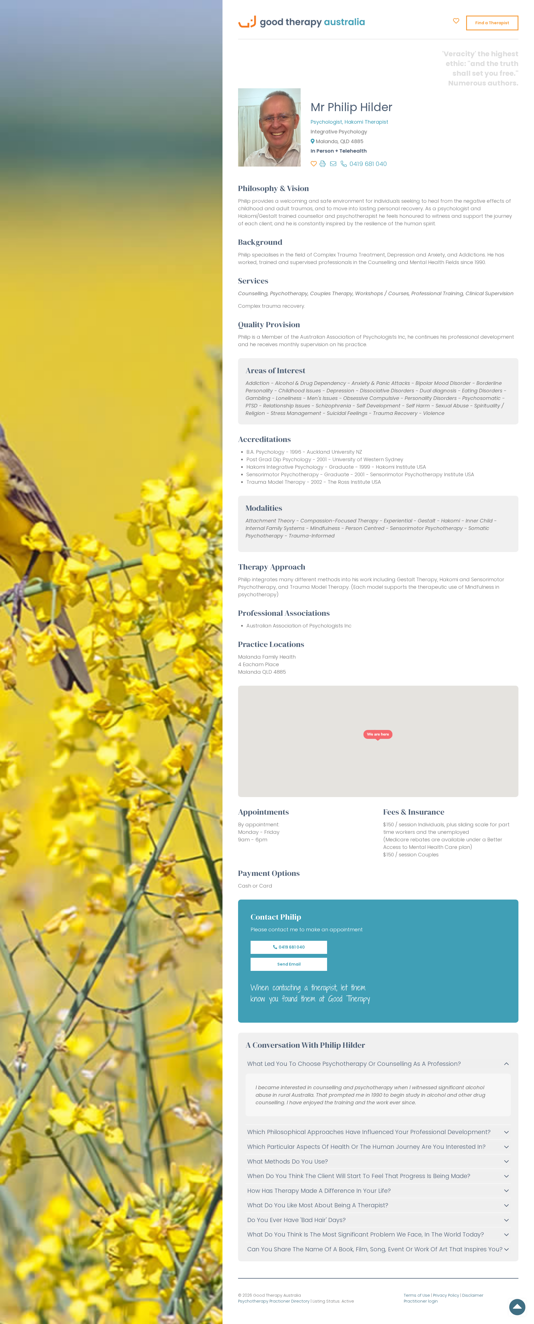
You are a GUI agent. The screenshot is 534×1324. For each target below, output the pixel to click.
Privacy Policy (446, 1295)
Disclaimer (472, 1295)
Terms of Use (417, 1295)
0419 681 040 (291, 947)
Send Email (289, 964)
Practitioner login (421, 1301)
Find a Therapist (492, 23)
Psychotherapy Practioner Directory (274, 1301)
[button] (378, 735)
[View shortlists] (456, 21)
